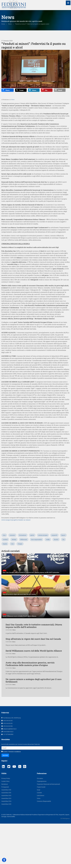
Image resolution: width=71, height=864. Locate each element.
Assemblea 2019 (6, 792)
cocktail (5, 539)
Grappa (20, 544)
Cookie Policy (5, 781)
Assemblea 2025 (6, 804)
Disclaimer (4, 784)
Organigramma (41, 781)
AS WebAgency (65, 818)
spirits (32, 535)
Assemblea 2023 (6, 798)
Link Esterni (40, 795)
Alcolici (56, 539)
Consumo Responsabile (44, 801)
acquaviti (54, 535)
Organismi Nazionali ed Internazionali (48, 784)
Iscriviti (5, 755)
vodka (48, 539)
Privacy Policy (5, 778)
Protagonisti (5, 787)
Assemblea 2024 (6, 801)
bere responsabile (36, 539)
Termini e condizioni (14, 751)
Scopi (38, 790)
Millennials (23, 539)
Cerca (38, 798)
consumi (12, 535)
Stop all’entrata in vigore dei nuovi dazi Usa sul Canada (33, 638)
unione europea (43, 535)
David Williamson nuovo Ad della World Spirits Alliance (34, 650)
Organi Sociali (41, 787)
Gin (63, 539)
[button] (4, 860)
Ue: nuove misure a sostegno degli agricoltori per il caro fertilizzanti (33, 680)
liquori (63, 535)
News (12, 99)
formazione (22, 535)
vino (4, 535)
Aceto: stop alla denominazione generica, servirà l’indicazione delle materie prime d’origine (30, 663)
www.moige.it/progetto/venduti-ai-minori (16, 520)
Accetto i (12, 751)
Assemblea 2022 (6, 795)
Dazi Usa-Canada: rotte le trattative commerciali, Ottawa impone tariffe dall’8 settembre (34, 625)
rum (12, 544)
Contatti (39, 792)
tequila (5, 544)
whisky (14, 539)
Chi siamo (40, 778)
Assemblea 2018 (6, 790)
